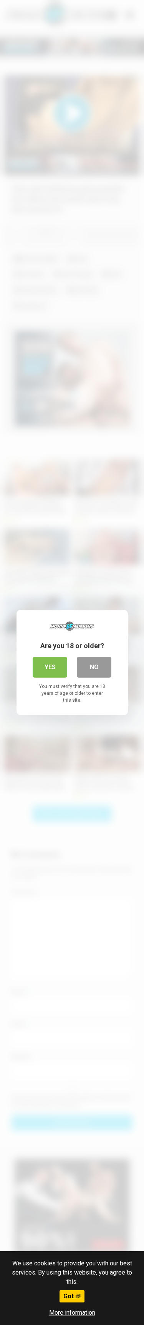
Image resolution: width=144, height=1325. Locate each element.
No (94, 667)
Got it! (72, 1296)
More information (72, 1312)
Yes (50, 667)
